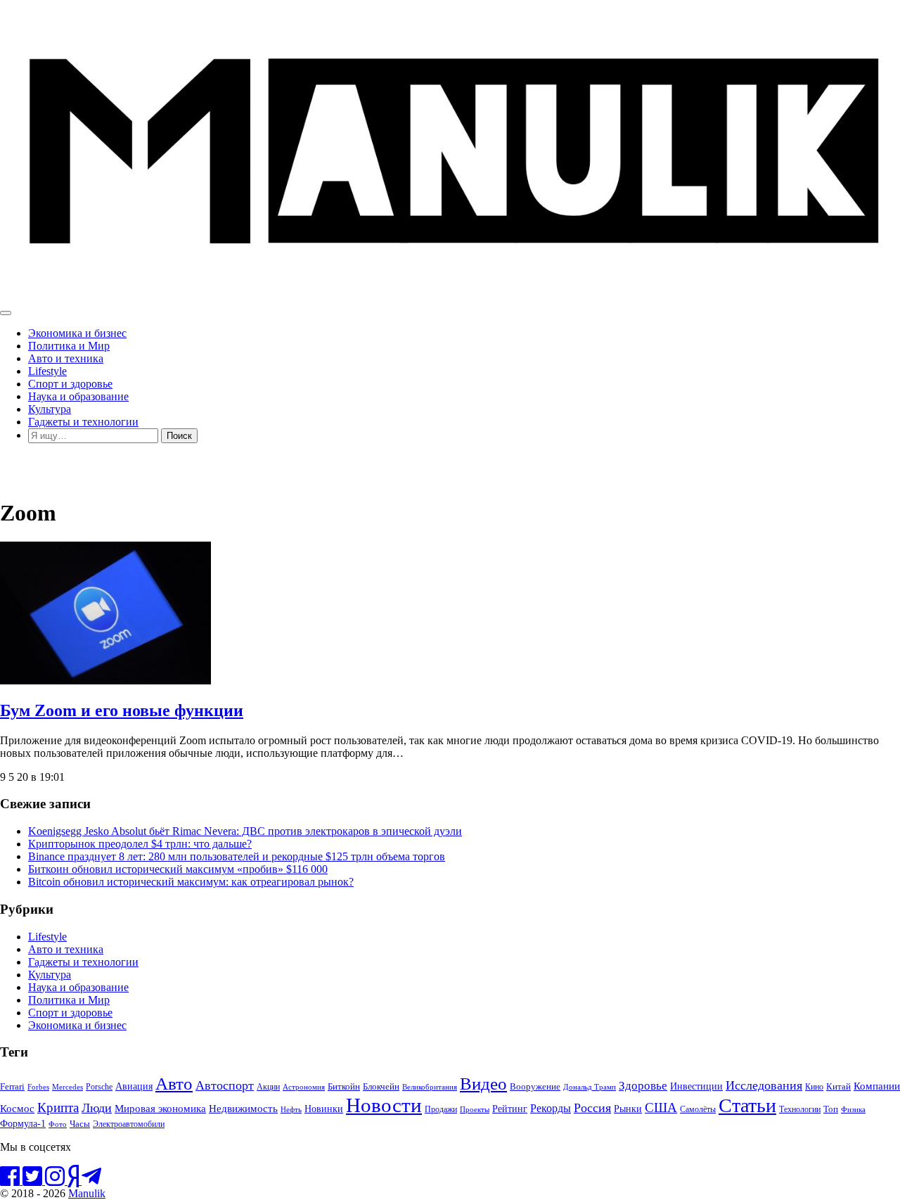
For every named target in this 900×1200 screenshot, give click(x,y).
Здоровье (643, 1085)
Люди (97, 1108)
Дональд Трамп (589, 1087)
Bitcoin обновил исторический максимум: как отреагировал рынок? (191, 882)
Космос (17, 1108)
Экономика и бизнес (77, 333)
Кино (814, 1087)
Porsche (99, 1087)
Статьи (747, 1105)
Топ (830, 1109)
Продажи (441, 1109)
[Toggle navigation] (5, 313)
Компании (877, 1086)
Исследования (764, 1085)
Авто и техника (65, 358)
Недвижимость (243, 1108)
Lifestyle (47, 371)
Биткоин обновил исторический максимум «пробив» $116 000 (178, 869)
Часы (80, 1124)
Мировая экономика (160, 1108)
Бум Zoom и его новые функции (121, 710)
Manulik (86, 1193)
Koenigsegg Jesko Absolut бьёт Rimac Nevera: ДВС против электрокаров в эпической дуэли (245, 831)
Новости (384, 1105)
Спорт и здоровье (70, 384)
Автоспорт (224, 1085)
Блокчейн (381, 1086)
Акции (268, 1087)
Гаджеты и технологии (83, 422)
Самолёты (698, 1109)
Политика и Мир (69, 346)
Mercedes (67, 1087)
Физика (853, 1109)
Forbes (38, 1087)
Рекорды (550, 1108)
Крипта (58, 1107)
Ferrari (12, 1086)
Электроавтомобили (129, 1124)
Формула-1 (23, 1123)
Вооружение (535, 1087)
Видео (483, 1083)
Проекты (474, 1109)
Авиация (134, 1086)
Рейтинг (509, 1109)
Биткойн (344, 1087)
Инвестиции (696, 1086)
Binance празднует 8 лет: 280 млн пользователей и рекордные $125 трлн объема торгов (236, 856)
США (661, 1107)
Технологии (800, 1109)
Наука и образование (78, 396)
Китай (838, 1086)
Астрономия (304, 1087)
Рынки (628, 1108)
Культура (49, 409)
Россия (592, 1108)
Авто (174, 1083)
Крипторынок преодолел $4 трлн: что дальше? (140, 844)
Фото (58, 1124)
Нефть (291, 1109)
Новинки (323, 1108)
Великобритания (429, 1087)
